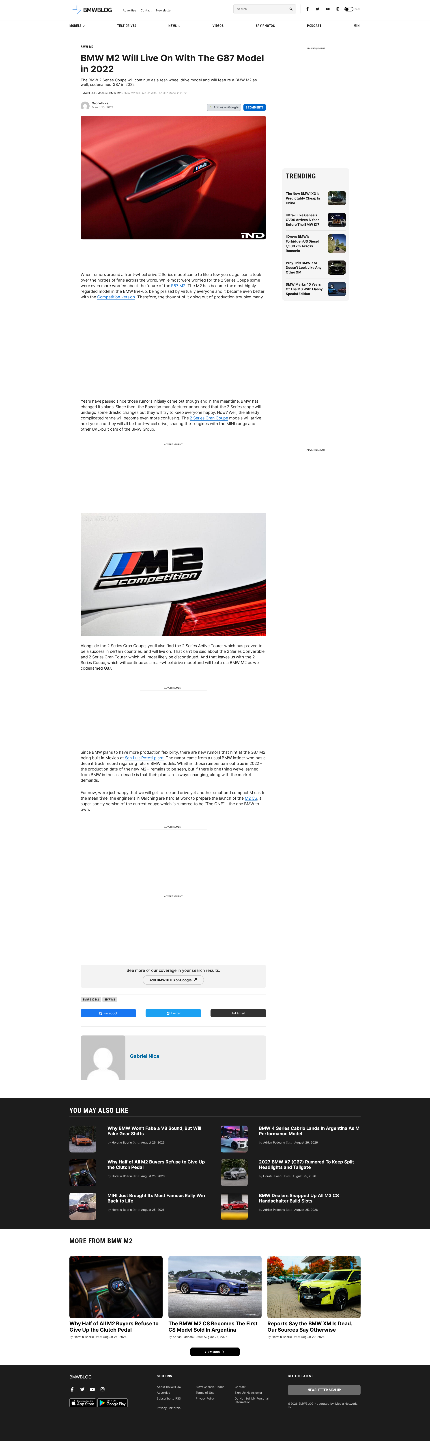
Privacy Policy (205, 1398)
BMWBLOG (88, 93)
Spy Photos (265, 26)
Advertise (129, 10)
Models (75, 26)
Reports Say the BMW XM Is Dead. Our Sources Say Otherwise (309, 1326)
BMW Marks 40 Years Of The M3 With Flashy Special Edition (304, 289)
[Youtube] (327, 9)
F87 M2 (178, 285)
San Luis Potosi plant (144, 757)
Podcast (314, 26)
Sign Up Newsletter (248, 1392)
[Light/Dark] (348, 9)
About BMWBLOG (169, 1387)
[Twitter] (317, 9)
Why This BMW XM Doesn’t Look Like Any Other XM (304, 267)
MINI (357, 26)
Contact (146, 10)
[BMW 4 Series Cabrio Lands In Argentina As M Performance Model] (234, 1128)
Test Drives (126, 26)
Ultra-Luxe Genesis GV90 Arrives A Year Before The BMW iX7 (302, 220)
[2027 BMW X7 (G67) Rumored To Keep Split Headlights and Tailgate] (234, 1161)
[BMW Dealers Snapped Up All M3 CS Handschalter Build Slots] (234, 1195)
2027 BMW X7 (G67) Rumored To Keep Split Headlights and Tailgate (306, 1164)
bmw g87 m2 (91, 999)
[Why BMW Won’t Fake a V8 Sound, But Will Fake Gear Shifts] (82, 1128)
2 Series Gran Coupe (209, 418)
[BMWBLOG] (105, 1377)
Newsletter (164, 10)
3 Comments (255, 107)
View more (213, 1352)
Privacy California (169, 1408)
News (172, 26)
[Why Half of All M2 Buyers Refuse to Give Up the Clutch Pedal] (82, 1161)
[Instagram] (337, 9)
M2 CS (251, 798)
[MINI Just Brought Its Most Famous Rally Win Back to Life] (82, 1195)
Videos (218, 26)
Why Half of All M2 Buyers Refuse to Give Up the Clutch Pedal (114, 1326)
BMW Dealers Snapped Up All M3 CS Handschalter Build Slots (299, 1198)
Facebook (110, 1013)
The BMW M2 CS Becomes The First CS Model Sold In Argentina (213, 1326)
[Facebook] (307, 9)
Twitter (175, 1013)
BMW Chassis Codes (210, 1387)
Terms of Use (205, 1392)
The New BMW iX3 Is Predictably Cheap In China (303, 198)
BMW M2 (87, 47)
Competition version (116, 297)
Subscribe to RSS (169, 1398)
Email (240, 1013)
